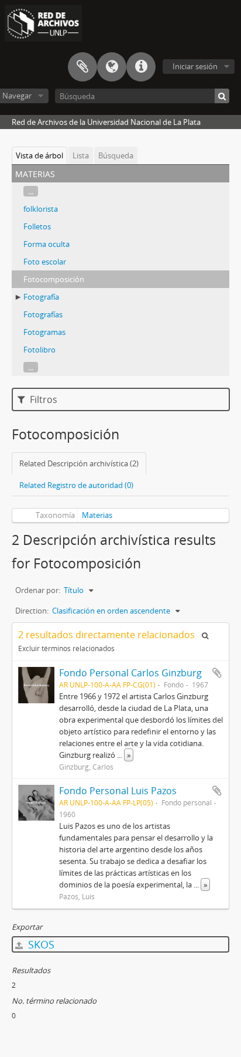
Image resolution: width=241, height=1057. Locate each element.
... (30, 191)
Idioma (111, 67)
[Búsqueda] (222, 96)
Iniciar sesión (195, 66)
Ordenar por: (37, 590)
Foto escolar (44, 261)
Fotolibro (39, 349)
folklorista (40, 209)
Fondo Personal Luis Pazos (118, 790)
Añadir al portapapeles (217, 673)
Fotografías (43, 314)
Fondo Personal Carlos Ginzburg (130, 672)
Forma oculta (46, 244)
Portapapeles (82, 67)
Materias (97, 515)
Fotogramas (44, 332)
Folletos (37, 226)
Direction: (32, 610)
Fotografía (41, 297)
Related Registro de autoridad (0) (76, 485)
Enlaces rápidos (141, 67)
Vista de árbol (39, 155)
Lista (81, 155)
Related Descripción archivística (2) (79, 463)
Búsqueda (115, 155)
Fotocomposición (53, 279)
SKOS (39, 944)
